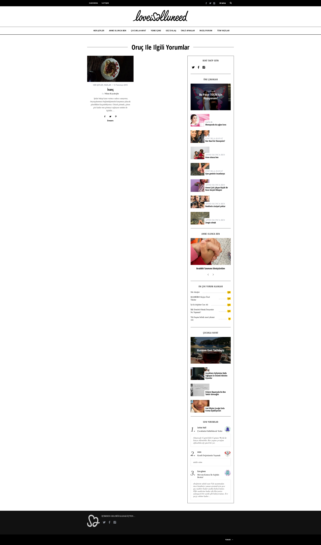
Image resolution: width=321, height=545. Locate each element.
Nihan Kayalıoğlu (112, 93)
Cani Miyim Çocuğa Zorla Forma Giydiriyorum (214, 409)
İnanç (110, 89)
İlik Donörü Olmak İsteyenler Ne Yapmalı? (202, 310)
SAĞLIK (209, 122)
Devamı (110, 121)
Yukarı (228, 540)
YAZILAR (107, 85)
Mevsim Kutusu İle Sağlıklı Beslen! (208, 475)
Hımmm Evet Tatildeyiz (210, 350)
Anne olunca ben (211, 157)
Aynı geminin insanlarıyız (215, 174)
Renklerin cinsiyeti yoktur (215, 206)
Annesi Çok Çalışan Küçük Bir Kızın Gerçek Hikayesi (216, 188)
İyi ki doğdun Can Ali (199, 304)
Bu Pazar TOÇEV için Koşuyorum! (210, 96)
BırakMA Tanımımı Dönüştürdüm (210, 268)
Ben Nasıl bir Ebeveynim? (215, 141)
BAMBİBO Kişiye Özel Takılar (200, 298)
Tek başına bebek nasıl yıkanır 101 (203, 318)
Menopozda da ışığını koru (216, 125)
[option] (211, 255)
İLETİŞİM (105, 3)
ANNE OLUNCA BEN (215, 154)
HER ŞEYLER (98, 85)
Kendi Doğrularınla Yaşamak (208, 455)
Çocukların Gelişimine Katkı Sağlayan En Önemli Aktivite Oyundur (216, 375)
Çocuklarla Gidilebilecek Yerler (209, 431)
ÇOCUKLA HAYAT (214, 138)
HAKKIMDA (93, 3)
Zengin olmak (210, 222)
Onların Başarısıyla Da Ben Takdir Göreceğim (215, 393)
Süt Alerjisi (195, 292)
